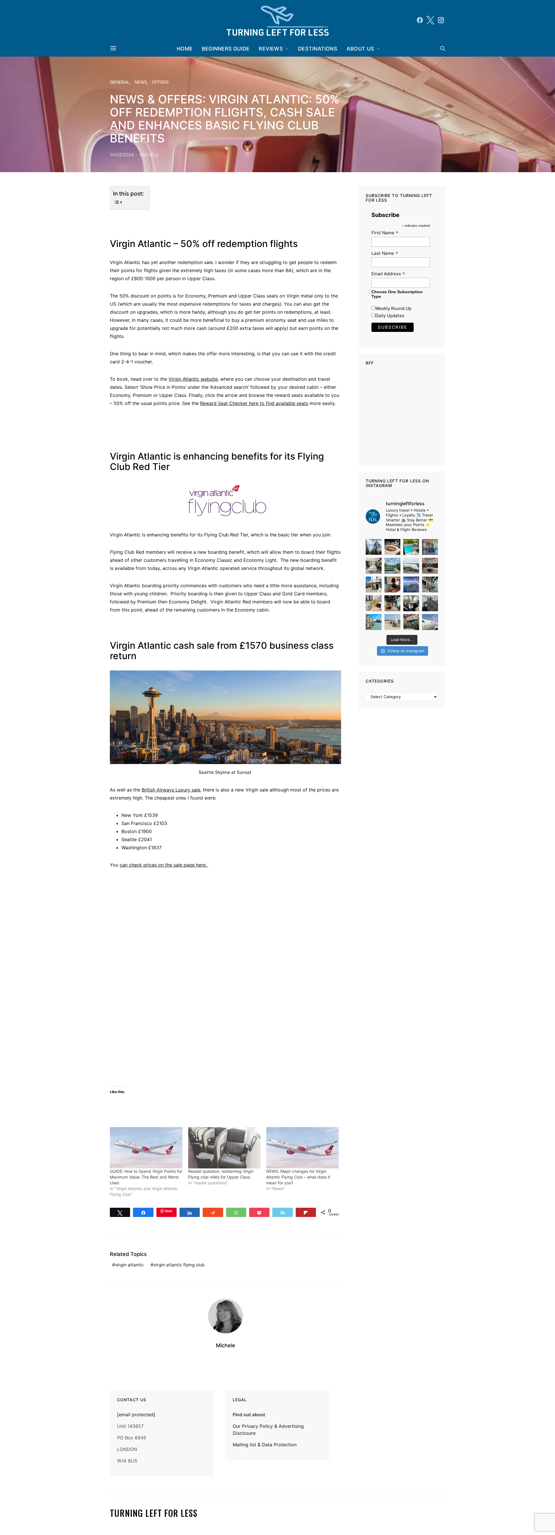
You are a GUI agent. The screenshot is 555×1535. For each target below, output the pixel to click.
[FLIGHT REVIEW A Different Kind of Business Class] (430, 622)
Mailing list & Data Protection (265, 1444)
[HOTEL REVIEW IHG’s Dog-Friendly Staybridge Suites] (392, 584)
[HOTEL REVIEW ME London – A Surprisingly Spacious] (374, 584)
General (120, 82)
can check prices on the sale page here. (164, 865)
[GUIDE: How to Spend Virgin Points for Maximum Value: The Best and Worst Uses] (146, 1147)
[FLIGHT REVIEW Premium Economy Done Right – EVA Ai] (411, 566)
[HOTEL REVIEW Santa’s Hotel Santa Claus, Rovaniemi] (411, 622)
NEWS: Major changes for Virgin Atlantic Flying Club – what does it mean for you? (298, 1177)
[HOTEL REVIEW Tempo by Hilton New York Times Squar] (430, 547)
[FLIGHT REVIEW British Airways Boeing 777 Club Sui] (392, 622)
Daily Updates (389, 315)
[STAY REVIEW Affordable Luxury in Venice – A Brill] (374, 622)
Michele (149, 154)
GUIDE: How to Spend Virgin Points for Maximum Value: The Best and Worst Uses (146, 1177)
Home (185, 49)
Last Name (384, 253)
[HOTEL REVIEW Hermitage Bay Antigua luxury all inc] (392, 566)
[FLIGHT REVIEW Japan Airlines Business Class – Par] (411, 603)
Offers (160, 82)
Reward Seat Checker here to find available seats (254, 403)
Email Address (388, 273)
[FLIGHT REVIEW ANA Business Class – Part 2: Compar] (374, 603)
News (140, 82)
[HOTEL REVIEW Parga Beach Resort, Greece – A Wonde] (411, 547)
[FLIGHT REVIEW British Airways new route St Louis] (392, 547)
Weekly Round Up (393, 308)
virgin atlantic (129, 1265)
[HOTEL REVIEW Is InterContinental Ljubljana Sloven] (374, 566)
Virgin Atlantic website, (194, 379)
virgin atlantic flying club (178, 1265)
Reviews (271, 49)
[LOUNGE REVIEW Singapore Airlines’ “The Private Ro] (430, 566)
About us (360, 49)
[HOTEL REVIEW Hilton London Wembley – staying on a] (374, 547)
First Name (385, 232)
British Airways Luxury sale (171, 790)
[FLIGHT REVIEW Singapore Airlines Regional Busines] (411, 584)
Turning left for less (153, 1513)
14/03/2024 (122, 154)
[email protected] (136, 1414)
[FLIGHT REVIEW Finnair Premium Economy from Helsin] (430, 603)
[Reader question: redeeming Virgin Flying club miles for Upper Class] (224, 1147)
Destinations (317, 49)
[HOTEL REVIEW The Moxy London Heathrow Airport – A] (392, 603)
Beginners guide (225, 49)
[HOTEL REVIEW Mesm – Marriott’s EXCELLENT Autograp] (430, 584)
